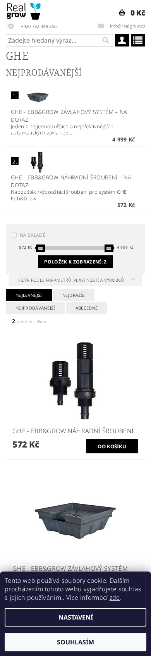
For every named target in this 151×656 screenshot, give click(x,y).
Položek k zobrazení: (75, 261)
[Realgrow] (24, 10)
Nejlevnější (28, 295)
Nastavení (75, 617)
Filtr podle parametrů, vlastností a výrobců (71, 280)
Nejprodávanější (35, 308)
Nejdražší (73, 295)
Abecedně (87, 308)
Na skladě (33, 235)
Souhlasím (75, 642)
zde (115, 597)
